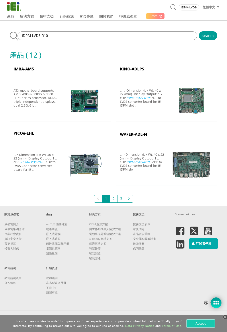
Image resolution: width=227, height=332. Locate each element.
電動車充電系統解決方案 (105, 234)
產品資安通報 (141, 234)
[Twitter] (194, 228)
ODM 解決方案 (98, 224)
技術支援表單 (141, 224)
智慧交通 (95, 258)
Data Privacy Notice (139, 326)
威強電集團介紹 (14, 229)
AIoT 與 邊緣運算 (57, 224)
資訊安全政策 (13, 239)
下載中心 (52, 288)
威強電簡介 (11, 224)
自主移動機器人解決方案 (105, 229)
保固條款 (139, 248)
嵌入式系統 (53, 239)
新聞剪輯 (52, 293)
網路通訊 (52, 229)
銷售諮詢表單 (13, 278)
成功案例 (52, 278)
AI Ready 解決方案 (100, 239)
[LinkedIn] (180, 241)
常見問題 (139, 229)
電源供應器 (53, 248)
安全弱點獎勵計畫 (144, 239)
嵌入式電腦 (53, 234)
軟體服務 (139, 244)
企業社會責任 (13, 234)
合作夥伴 (10, 283)
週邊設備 (52, 253)
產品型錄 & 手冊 (56, 283)
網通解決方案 (97, 244)
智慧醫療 (95, 248)
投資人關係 (11, 248)
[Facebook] (180, 228)
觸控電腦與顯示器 (57, 244)
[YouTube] (208, 228)
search (208, 35)
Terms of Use (171, 326)
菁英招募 (10, 244)
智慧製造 (95, 253)
